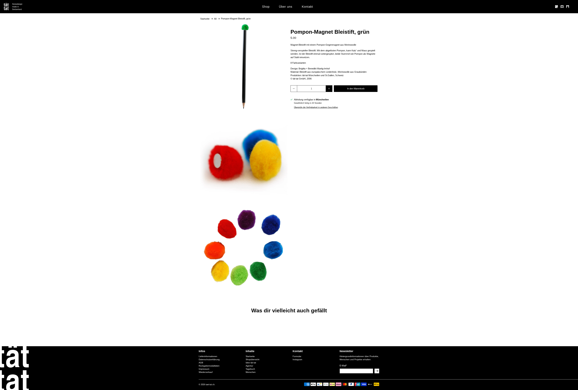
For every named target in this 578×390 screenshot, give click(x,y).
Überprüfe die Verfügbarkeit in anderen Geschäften (316, 107)
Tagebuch (250, 369)
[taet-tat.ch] (19, 6)
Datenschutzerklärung (209, 359)
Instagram (297, 359)
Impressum (204, 369)
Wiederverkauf (206, 372)
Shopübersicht (252, 359)
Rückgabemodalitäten (209, 366)
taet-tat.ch (210, 385)
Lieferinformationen (208, 356)
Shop (266, 6)
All (215, 19)
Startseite (205, 19)
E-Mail (343, 365)
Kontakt (307, 6)
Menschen (251, 372)
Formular (297, 356)
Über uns (285, 6)
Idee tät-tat (251, 362)
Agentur (249, 366)
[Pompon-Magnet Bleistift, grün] (243, 67)
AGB (201, 362)
